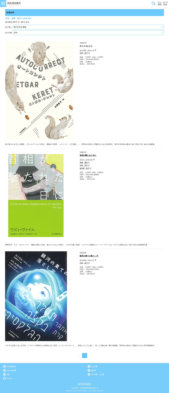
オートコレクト (86, 46)
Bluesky (9, 378)
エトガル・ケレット (87, 50)
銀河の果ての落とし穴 (89, 256)
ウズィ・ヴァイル (86, 159)
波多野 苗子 (84, 168)
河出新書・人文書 (97, 374)
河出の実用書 (11, 370)
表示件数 (8, 33)
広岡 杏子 (84, 53)
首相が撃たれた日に (88, 155)
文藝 (8, 374)
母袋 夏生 (84, 162)
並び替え (8, 27)
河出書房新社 (11, 366)
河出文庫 (94, 366)
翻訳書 (93, 370)
